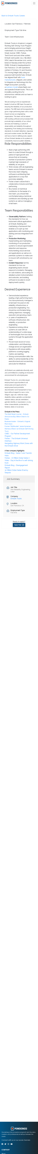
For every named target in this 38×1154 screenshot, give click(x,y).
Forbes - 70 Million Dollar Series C (17, 458)
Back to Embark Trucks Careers (13, 16)
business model (12, 87)
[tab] (9, 3)
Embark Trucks (16, 499)
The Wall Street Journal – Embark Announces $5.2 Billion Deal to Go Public (17, 416)
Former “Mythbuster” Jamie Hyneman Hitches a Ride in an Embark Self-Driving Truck (19, 428)
